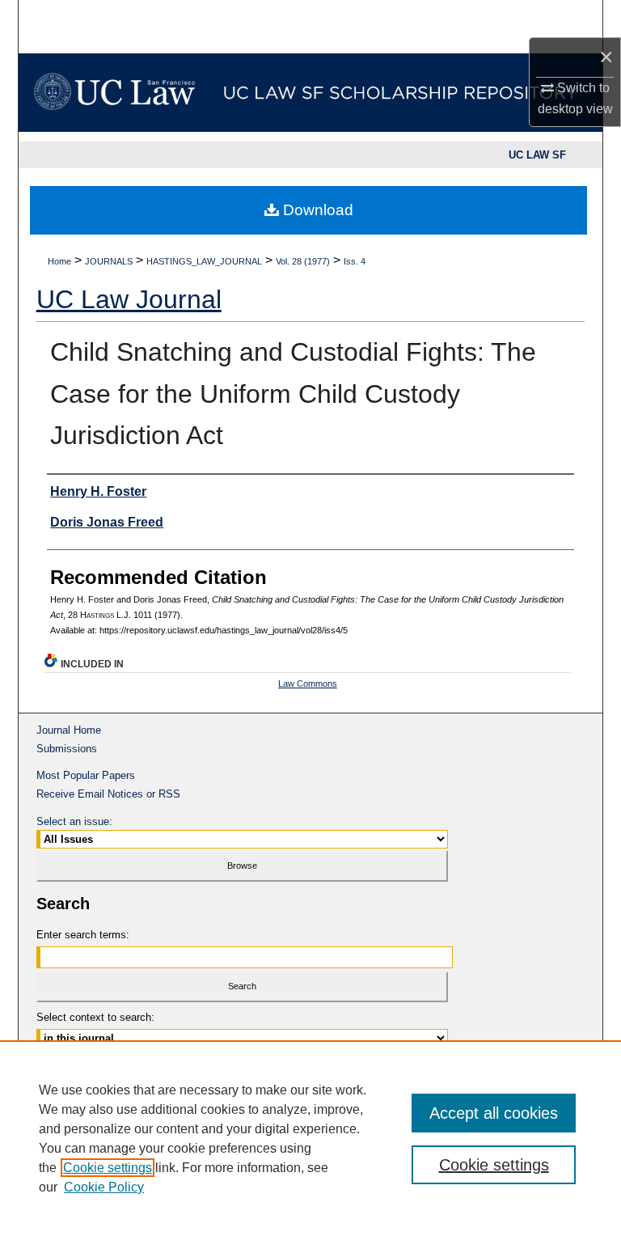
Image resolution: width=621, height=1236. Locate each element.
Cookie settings (107, 1168)
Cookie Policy (104, 1187)
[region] (310, 1138)
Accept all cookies (493, 1113)
